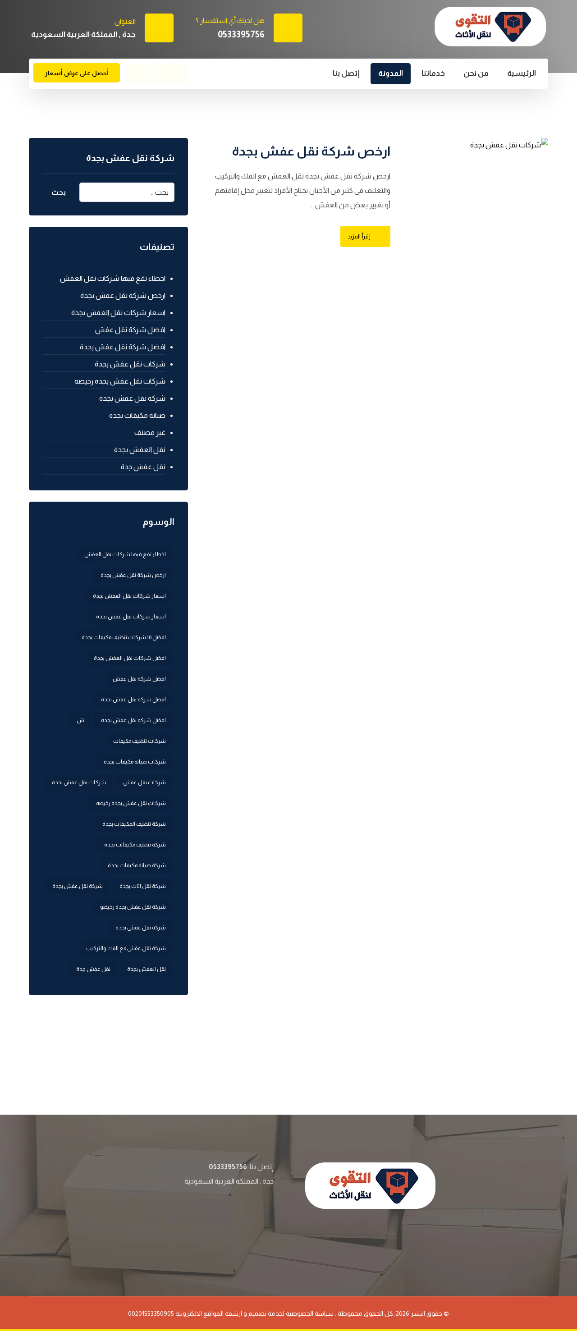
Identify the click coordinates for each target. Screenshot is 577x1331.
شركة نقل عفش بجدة (132, 398)
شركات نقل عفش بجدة (130, 364)
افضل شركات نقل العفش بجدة (130, 658)
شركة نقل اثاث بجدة (142, 886)
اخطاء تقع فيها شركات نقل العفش (112, 278)
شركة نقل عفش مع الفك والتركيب (126, 948)
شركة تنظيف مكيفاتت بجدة (135, 845)
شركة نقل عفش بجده (140, 927)
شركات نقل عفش (144, 782)
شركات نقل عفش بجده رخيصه (119, 381)
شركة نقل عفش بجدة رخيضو (133, 907)
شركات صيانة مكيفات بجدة (135, 762)
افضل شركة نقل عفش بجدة (122, 347)
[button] (178, 73)
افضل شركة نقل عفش (130, 330)
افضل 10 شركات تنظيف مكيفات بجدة (124, 637)
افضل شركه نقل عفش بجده (133, 720)
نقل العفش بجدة (139, 449)
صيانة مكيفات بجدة (137, 415)
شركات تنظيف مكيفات (139, 741)
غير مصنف (149, 432)
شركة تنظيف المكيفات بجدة (134, 824)
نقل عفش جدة (143, 467)
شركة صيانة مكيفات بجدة (137, 865)
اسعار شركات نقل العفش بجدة (118, 312)
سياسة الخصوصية (310, 1313)
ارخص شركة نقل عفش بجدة (122, 295)
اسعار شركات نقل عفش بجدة (131, 616)
